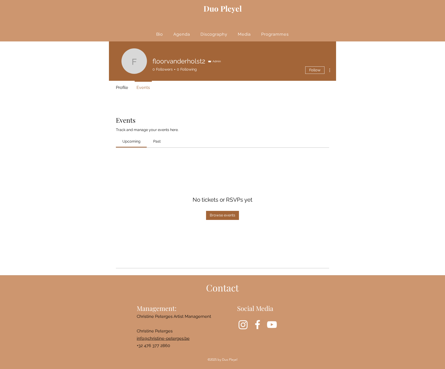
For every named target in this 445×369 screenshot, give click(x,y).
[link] (131, 141)
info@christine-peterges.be (163, 338)
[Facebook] (257, 325)
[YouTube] (272, 325)
